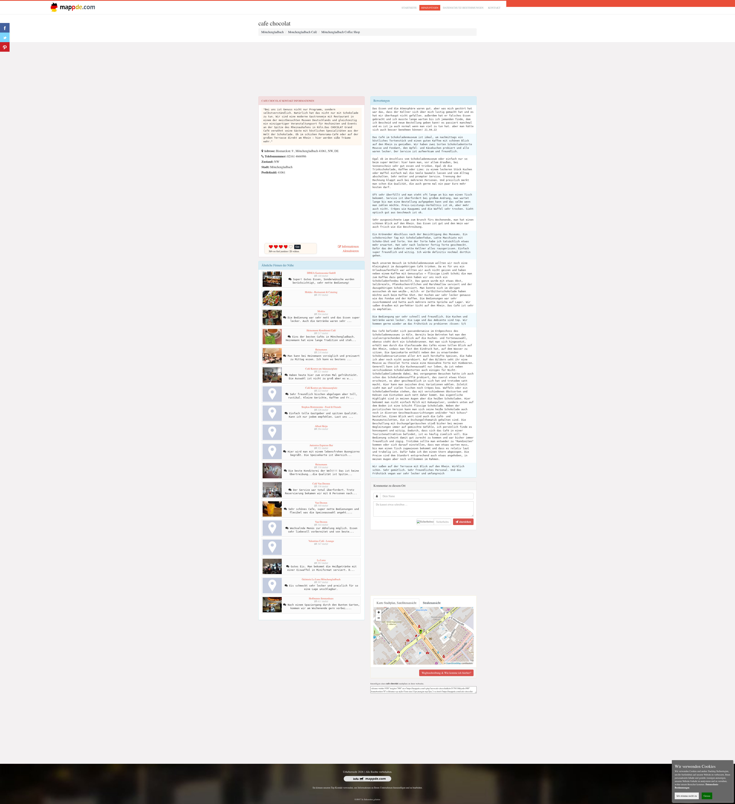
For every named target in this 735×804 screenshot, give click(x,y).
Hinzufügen (429, 7)
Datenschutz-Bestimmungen (463, 7)
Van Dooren (321, 502)
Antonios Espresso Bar (321, 445)
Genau (707, 795)
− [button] (378, 618)
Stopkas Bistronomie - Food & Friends (321, 407)
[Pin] (5, 47)
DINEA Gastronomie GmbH (321, 273)
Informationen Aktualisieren (350, 248)
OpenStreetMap (453, 663)
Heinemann (321, 349)
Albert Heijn (321, 426)
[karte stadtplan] (72, 7)
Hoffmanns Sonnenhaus (321, 598)
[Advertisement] (367, 69)
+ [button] (378, 612)
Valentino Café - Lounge (321, 541)
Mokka (321, 311)
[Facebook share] (5, 28)
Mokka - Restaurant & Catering (321, 292)
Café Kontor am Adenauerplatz (321, 368)
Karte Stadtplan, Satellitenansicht (396, 603)
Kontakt (494, 7)
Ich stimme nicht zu (687, 795)
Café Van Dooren (321, 483)
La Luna (321, 560)
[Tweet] (5, 37)
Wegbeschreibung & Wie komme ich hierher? (446, 673)
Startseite (409, 7)
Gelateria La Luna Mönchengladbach (321, 579)
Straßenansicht (431, 603)
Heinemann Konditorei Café (321, 330)
